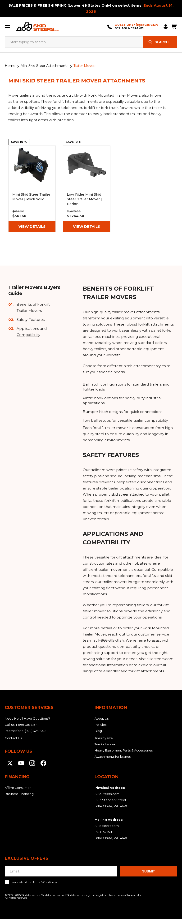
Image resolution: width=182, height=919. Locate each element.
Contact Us (13, 738)
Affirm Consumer (18, 788)
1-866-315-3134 (26, 724)
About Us (102, 718)
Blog (98, 731)
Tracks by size (105, 744)
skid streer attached (127, 494)
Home (10, 66)
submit (148, 871)
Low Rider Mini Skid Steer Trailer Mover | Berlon (86, 189)
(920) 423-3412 (35, 731)
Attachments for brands (113, 756)
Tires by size (104, 738)
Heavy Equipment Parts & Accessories (124, 750)
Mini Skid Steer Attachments (44, 66)
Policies (100, 724)
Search (161, 42)
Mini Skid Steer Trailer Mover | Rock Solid (32, 189)
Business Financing (19, 794)
